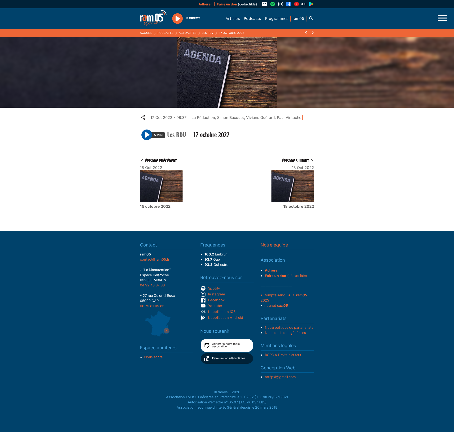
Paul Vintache (289, 117)
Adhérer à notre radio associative (226, 345)
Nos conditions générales (285, 333)
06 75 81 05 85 (152, 306)
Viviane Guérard (260, 117)
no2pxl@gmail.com (280, 377)
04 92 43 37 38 (152, 285)
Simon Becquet (230, 117)
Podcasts (165, 33)
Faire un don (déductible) (228, 358)
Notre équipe (274, 245)
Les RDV (208, 33)
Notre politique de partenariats (289, 327)
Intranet (275, 305)
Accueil (146, 33)
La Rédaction (203, 117)
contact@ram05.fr (154, 259)
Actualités (187, 33)
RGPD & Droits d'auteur (283, 355)
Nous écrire (153, 357)
